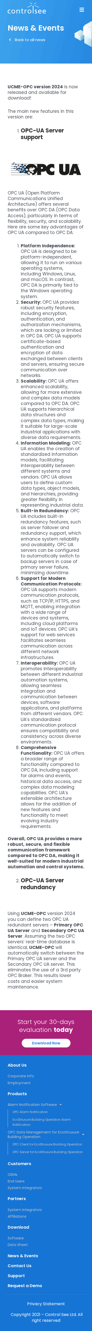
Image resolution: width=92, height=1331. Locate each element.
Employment (19, 1082)
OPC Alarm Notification (30, 1112)
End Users (16, 1181)
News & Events (23, 1256)
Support (16, 1276)
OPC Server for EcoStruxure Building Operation (48, 1152)
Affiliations (17, 1216)
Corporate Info (21, 1076)
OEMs (12, 1174)
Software (16, 1238)
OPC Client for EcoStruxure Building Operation (47, 1144)
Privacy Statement (46, 1304)
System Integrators (25, 1187)
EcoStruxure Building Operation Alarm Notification (42, 1122)
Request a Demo (25, 1286)
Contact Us (19, 1266)
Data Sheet (18, 1244)
